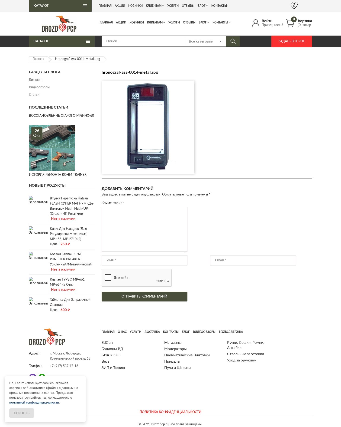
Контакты (220, 22)
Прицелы (172, 361)
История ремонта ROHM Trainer (58, 174)
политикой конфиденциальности (34, 402)
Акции (121, 22)
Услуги (174, 22)
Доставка (152, 332)
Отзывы (189, 22)
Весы (106, 361)
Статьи (34, 94)
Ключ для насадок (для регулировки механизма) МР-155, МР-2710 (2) (68, 234)
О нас (122, 332)
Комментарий (113, 203)
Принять (21, 413)
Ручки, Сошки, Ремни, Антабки (245, 345)
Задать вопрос (291, 41)
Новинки (136, 22)
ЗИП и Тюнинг (114, 368)
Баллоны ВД (112, 349)
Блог (203, 22)
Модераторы (175, 349)
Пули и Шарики (177, 368)
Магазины (173, 342)
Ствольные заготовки (245, 354)
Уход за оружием (241, 360)
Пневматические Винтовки (187, 355)
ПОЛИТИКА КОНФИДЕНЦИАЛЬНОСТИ (170, 412)
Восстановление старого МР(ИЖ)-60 (61, 115)
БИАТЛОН (110, 355)
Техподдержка (231, 332)
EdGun (107, 342)
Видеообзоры (39, 87)
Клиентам (155, 22)
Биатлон (35, 80)
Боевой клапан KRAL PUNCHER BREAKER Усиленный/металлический (71, 259)
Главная (106, 22)
